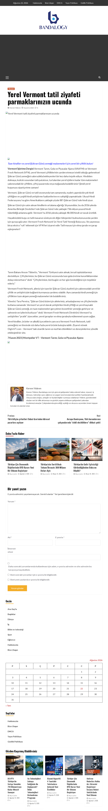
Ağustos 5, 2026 (24, 474)
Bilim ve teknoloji (15, 629)
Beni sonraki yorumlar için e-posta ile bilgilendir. (33, 574)
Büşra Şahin (13, 474)
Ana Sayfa (12, 609)
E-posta (59, 537)
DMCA (59, 3)
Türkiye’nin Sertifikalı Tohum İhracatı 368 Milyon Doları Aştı (53, 467)
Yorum (11, 501)
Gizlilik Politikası (87, 3)
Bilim (29, 772)
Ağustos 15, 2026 (14, 798)
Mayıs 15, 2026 (57, 474)
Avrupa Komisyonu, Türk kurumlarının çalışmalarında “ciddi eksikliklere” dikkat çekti (79, 419)
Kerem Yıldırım (15, 108)
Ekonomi (11, 89)
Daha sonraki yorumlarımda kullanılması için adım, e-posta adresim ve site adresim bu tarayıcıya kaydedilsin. (50, 568)
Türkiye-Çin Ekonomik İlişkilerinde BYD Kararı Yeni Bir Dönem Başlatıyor (21, 467)
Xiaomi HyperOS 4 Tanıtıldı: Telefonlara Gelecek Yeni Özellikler (54, 784)
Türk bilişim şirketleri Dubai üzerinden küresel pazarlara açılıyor (29, 419)
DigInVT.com (14, 328)
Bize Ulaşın (49, 3)
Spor (10, 634)
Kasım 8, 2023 (29, 108)
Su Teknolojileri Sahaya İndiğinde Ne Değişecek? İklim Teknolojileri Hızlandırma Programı (34, 788)
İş (8, 624)
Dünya (11, 619)
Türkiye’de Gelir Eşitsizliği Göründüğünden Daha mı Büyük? (85, 467)
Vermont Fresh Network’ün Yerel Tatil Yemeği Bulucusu (56, 221)
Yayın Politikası (71, 3)
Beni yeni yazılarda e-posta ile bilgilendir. (30, 579)
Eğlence (11, 640)
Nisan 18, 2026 (90, 474)
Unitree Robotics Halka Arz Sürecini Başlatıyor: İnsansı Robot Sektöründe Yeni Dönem (93, 786)
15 (81, 683)
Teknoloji (51, 772)
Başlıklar (12, 614)
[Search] (99, 77)
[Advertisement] (54, 54)
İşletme (10, 772)
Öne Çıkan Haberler (90, 771)
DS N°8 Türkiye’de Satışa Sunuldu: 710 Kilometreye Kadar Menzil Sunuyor (14, 785)
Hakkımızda (37, 3)
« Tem (8, 705)
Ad (10, 537)
